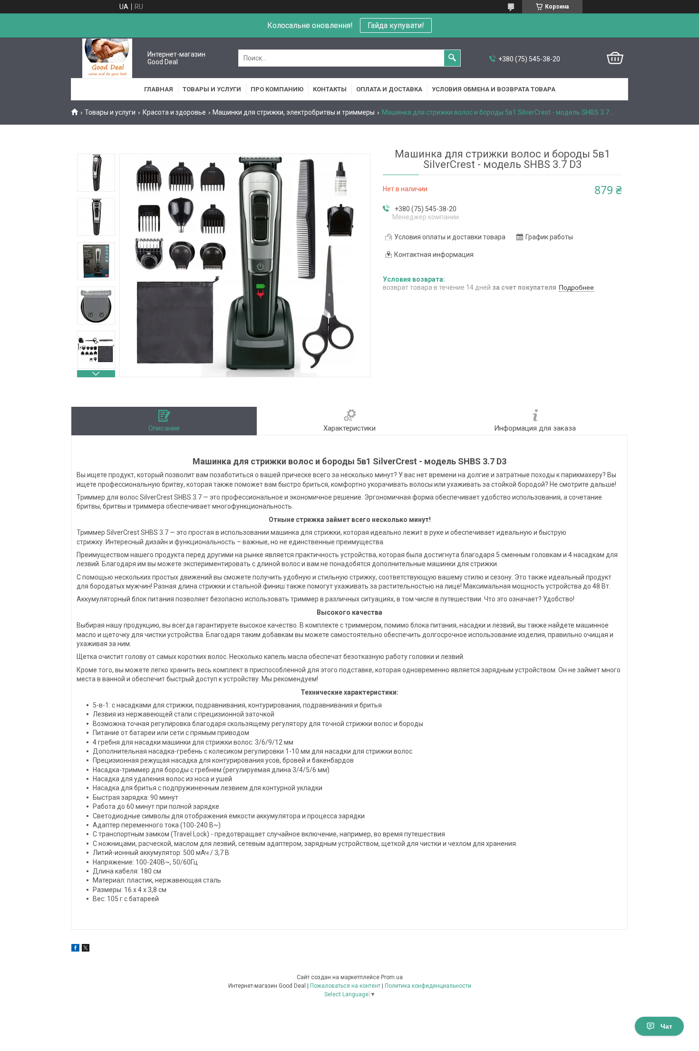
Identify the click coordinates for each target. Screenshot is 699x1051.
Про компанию (277, 89)
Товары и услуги (212, 89)
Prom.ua (392, 977)
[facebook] (75, 949)
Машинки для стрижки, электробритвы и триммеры (294, 112)
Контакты (330, 89)
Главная (158, 89)
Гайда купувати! (396, 25)
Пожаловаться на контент (345, 985)
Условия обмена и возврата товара (493, 89)
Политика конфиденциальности (428, 985)
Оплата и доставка (389, 89)
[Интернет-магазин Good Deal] (107, 58)
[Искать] (452, 58)
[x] (85, 949)
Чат (666, 1026)
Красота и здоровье (174, 112)
